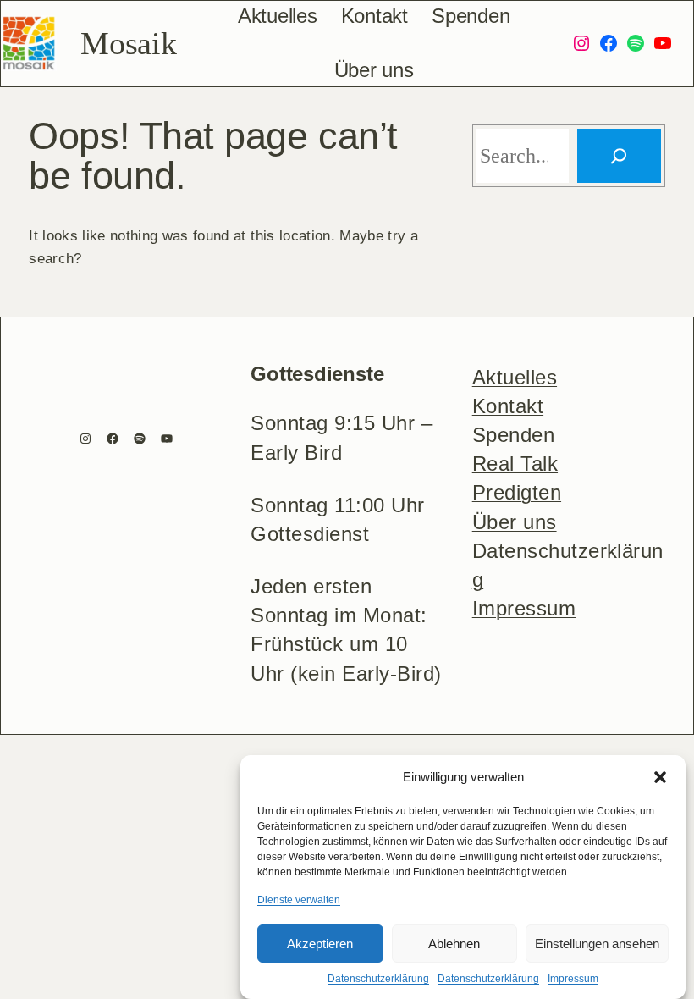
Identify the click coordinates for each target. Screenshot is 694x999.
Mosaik (128, 43)
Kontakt (507, 406)
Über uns (514, 522)
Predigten (516, 492)
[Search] (618, 156)
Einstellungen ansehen (597, 943)
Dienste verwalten (298, 900)
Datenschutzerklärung (378, 979)
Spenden (513, 434)
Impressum (573, 979)
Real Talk (515, 463)
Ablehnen (454, 943)
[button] (660, 777)
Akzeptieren (320, 943)
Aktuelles (514, 377)
